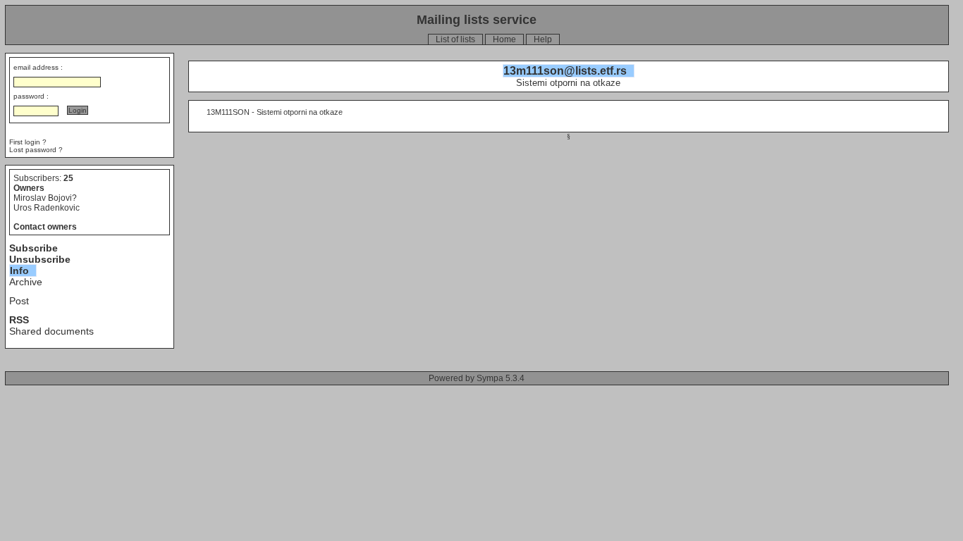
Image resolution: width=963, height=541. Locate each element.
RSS (19, 319)
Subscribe (33, 248)
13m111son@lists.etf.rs (565, 71)
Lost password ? (36, 150)
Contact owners (45, 227)
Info (19, 270)
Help (543, 39)
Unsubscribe (39, 259)
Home (504, 39)
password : (31, 96)
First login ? (28, 142)
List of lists (455, 39)
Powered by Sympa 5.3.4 (477, 378)
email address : (38, 67)
